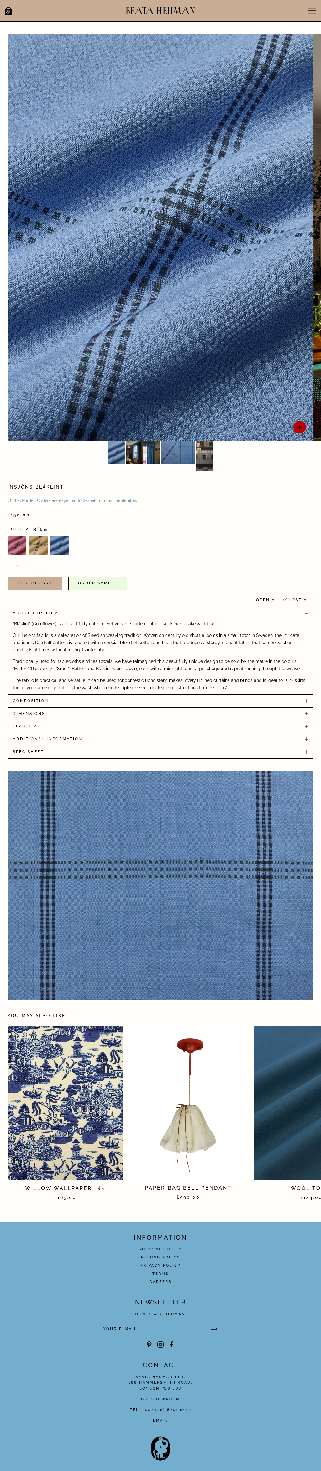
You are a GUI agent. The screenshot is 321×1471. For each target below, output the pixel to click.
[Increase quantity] (25, 566)
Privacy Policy (160, 1265)
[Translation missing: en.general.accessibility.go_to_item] (116, 452)
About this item (35, 613)
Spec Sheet (28, 752)
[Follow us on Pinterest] (149, 1344)
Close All (299, 600)
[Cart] (8, 11)
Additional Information (47, 739)
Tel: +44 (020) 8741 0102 (161, 1410)
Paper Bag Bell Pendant (188, 1188)
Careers (161, 1282)
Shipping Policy (160, 1249)
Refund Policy (160, 1257)
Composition (31, 701)
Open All (269, 600)
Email (160, 1420)
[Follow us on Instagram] (160, 1344)
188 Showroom (160, 1399)
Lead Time (26, 726)
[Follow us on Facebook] (172, 1344)
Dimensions (29, 713)
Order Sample (98, 583)
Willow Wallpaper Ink (65, 1188)
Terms (160, 1274)
